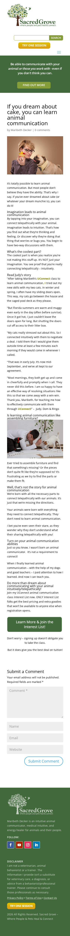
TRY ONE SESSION (34, 45)
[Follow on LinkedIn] (36, 844)
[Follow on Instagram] (27, 844)
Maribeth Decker (21, 130)
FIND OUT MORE (34, 85)
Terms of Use (33, 898)
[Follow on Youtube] (19, 844)
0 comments (42, 130)
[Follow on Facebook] (10, 844)
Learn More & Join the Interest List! (34, 624)
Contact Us (50, 898)
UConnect (44, 278)
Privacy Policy (15, 898)
